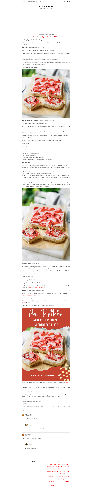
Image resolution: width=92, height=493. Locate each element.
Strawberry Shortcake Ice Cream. (36, 287)
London (56, 476)
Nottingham (25, 403)
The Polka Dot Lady (62, 483)
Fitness (63, 471)
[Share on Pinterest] (26, 399)
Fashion (49, 471)
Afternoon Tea (25, 401)
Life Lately (65, 473)
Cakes (55, 466)
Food (68, 471)
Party (37, 401)
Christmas (59, 466)
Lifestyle (34, 401)
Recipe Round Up (60, 481)
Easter (69, 469)
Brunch (53, 466)
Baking (66, 464)
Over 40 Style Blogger (58, 479)
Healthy (61, 473)
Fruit (50, 473)
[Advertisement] (46, 21)
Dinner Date (30, 401)
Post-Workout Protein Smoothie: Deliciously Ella (32, 405)
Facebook (37, 392)
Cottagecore (65, 466)
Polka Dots (55, 481)
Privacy (40, 1)
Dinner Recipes (64, 469)
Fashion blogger (56, 471)
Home (24, 1)
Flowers (65, 471)
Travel (67, 484)
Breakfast (49, 466)
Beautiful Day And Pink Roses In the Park (61, 405)
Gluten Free (53, 473)
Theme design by (64, 491)
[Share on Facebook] (25, 399)
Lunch (60, 476)
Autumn (60, 464)
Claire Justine (46, 6)
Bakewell (63, 464)
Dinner (51, 469)
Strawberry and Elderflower (28, 295)
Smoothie (54, 483)
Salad (51, 483)
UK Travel (53, 486)
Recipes (40, 401)
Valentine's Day (59, 486)
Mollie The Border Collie (65, 476)
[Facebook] (67, 1)
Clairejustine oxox (33, 443)
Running (49, 483)
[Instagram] (64, 1)
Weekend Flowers (63, 486)
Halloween (58, 473)
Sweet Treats (57, 483)
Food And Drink (45, 34)
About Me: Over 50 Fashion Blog (32, 1)
